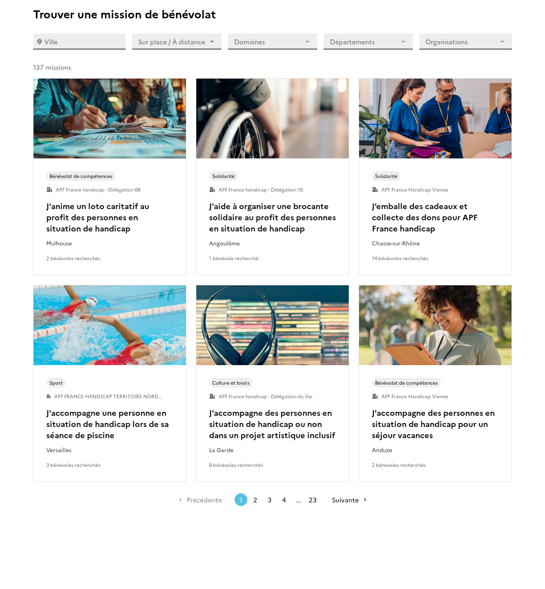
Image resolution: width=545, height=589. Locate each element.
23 (313, 499)
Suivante (345, 499)
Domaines (249, 41)
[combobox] (79, 41)
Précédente (204, 499)
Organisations (447, 41)
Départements (352, 41)
